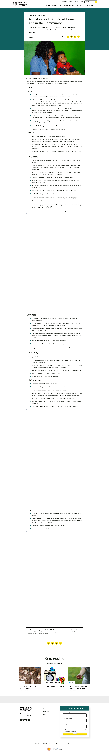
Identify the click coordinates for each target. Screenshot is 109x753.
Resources (78, 5)
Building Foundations (51, 5)
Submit (74, 733)
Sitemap (45, 714)
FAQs (44, 708)
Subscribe (76, 1)
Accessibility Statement (67, 1)
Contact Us (46, 711)
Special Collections (89, 5)
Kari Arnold (37, 37)
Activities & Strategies (66, 5)
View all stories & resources (54, 663)
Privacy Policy (73, 731)
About (81, 1)
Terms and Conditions (69, 743)
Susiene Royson (45, 78)
